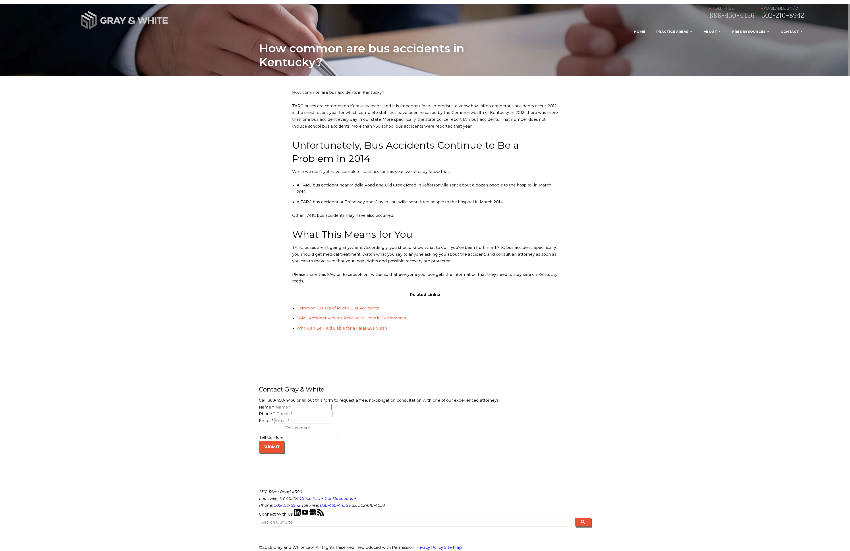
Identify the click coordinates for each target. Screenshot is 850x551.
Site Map (453, 547)
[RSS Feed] (320, 514)
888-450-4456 (732, 15)
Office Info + (311, 498)
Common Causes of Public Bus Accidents (338, 308)
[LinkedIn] (298, 514)
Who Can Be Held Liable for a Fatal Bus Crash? (343, 328)
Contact (790, 31)
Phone (267, 413)
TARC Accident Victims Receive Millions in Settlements (351, 318)
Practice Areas (672, 31)
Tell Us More (271, 437)
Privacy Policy (429, 547)
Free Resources (748, 31)
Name (266, 407)
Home (639, 31)
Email (266, 420)
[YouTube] (305, 514)
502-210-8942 (782, 15)
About (710, 31)
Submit (271, 447)
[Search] (583, 522)
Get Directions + (340, 498)
